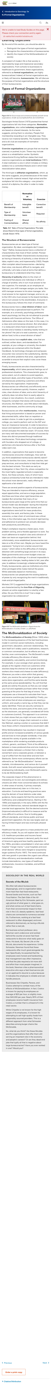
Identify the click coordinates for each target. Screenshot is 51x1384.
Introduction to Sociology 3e (17, 11)
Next (45, 1362)
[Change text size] (46, 22)
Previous (8, 1363)
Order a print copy (13, 1372)
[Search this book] (40, 22)
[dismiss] (48, 29)
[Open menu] (3, 22)
